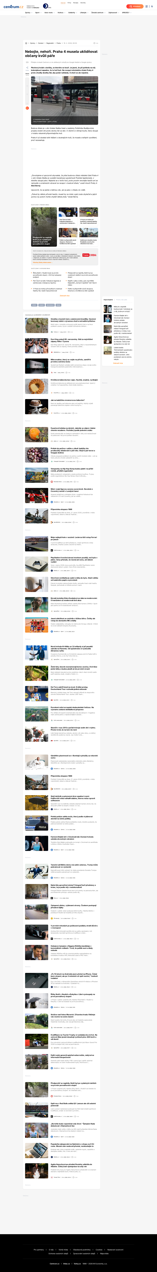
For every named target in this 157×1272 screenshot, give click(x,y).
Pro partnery (39, 1250)
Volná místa (63, 1250)
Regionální (50, 43)
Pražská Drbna (44, 204)
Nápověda (104, 1253)
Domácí (40, 43)
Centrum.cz (54, 1264)
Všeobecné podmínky (82, 1250)
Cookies (99, 1250)
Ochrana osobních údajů (58, 1253)
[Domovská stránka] (26, 43)
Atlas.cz (66, 1264)
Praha (59, 43)
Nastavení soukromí (115, 1250)
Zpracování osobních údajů (84, 1253)
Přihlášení (136, 6)
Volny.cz (77, 1264)
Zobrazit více (64, 296)
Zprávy (32, 43)
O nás (51, 1250)
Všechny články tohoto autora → (43, 262)
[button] (27, 92)
